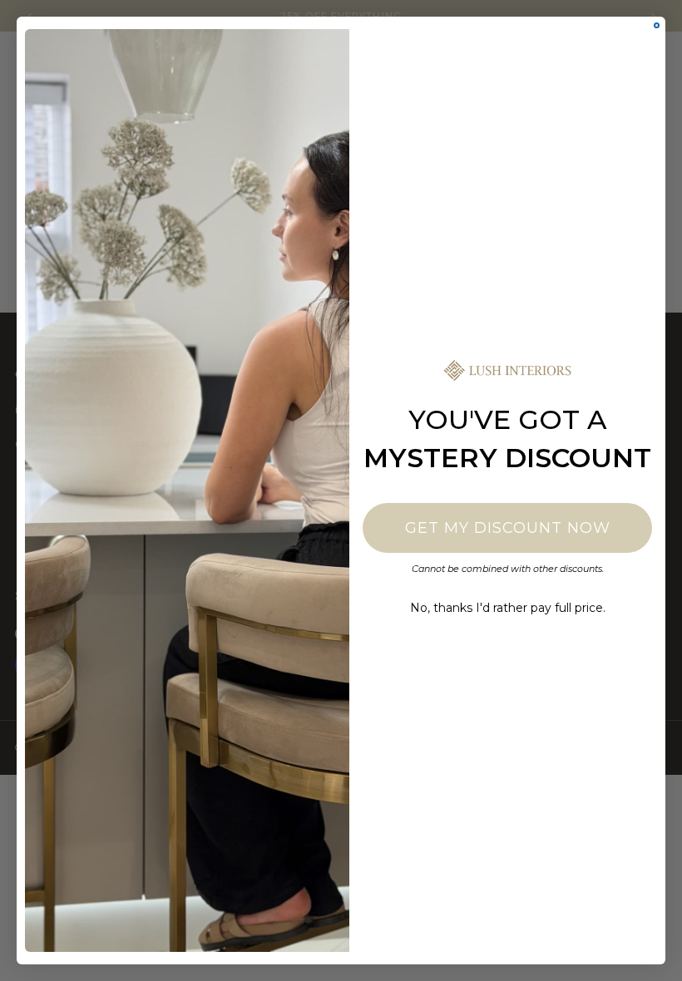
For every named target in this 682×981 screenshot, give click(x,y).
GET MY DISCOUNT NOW (507, 528)
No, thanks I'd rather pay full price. (507, 607)
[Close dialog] (657, 25)
